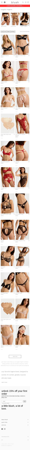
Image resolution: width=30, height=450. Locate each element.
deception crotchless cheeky (6, 345)
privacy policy (4, 443)
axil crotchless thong (19, 214)
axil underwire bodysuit (19, 188)
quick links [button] (4, 422)
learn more (4, 382)
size (2, 31)
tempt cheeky (18, 108)
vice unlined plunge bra (5, 161)
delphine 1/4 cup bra (5, 55)
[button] (1, 2)
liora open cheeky (18, 293)
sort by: (24, 31)
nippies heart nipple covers (6, 134)
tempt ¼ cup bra (4, 108)
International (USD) (5, 436)
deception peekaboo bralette (21, 319)
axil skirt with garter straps (20, 240)
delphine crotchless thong (20, 55)
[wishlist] (25, 2)
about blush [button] (5, 419)
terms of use (10, 443)
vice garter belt (3, 188)
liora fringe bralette (4, 293)
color (5, 31)
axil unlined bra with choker (6, 214)
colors (2, 59)
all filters (13, 31)
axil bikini (2, 240)
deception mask (18, 345)
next (14, 45)
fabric (8, 31)
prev (2, 45)
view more (15, 356)
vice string (17, 161)
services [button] (4, 425)
